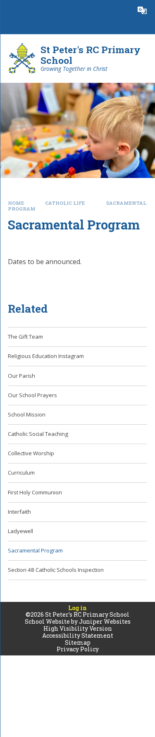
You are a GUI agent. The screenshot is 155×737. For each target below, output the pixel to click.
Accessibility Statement (77, 635)
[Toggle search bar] (121, 10)
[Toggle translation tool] (142, 10)
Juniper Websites (105, 621)
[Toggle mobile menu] (10, 10)
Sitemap (78, 642)
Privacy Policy (78, 649)
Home (16, 203)
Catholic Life (65, 203)
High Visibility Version (77, 628)
